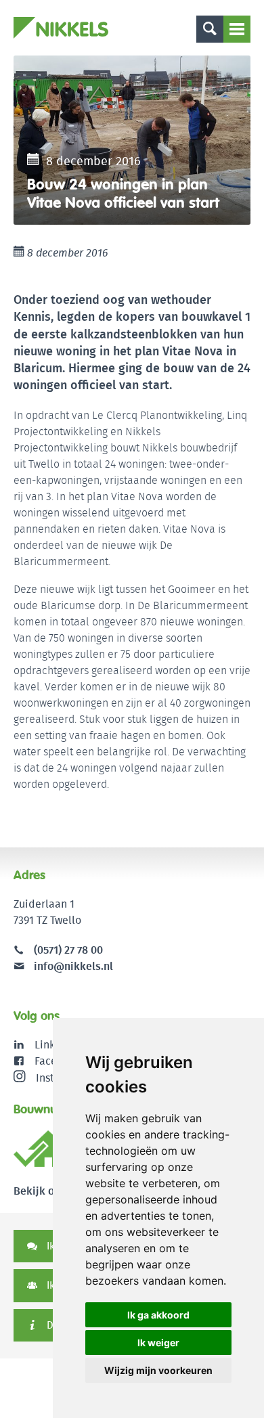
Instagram (60, 1077)
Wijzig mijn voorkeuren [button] (158, 1370)
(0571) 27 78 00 (68, 950)
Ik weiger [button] (158, 1342)
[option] (132, 140)
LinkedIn (56, 1045)
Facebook (58, 1061)
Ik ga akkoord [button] (158, 1315)
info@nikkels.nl (72, 966)
